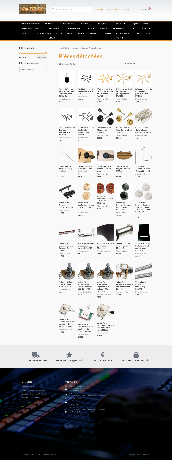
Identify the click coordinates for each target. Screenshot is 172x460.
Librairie (52, 38)
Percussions (121, 24)
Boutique (100, 9)
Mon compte (113, 9)
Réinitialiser (41, 57)
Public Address (42, 33)
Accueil (61, 48)
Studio (89, 28)
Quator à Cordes (140, 24)
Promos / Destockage (31, 24)
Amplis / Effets (102, 24)
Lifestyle (119, 38)
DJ (131, 28)
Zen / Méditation (73, 28)
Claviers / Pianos (67, 24)
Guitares (49, 24)
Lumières (144, 28)
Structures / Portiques (87, 33)
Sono (102, 28)
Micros (25, 33)
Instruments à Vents (31, 28)
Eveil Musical (54, 28)
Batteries (85, 24)
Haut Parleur (118, 28)
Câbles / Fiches (142, 33)
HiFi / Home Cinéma (64, 33)
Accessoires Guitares (80, 48)
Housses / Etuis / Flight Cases (117, 33)
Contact (126, 9)
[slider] (20, 53)
